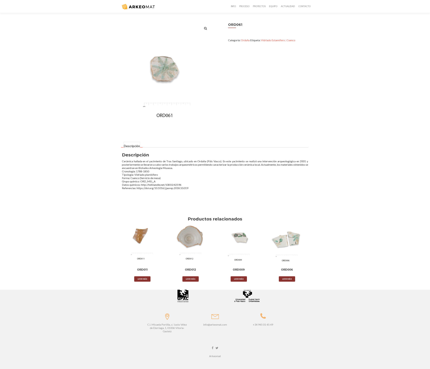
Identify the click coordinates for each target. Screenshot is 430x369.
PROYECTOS (259, 6)
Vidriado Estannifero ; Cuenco (278, 40)
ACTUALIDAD (288, 6)
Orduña (245, 40)
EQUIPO (273, 6)
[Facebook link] (212, 347)
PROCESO (244, 6)
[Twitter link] (217, 347)
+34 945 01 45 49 (263, 324)
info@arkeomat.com (215, 324)
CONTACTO (304, 6)
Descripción (132, 146)
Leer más (142, 279)
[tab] (132, 145)
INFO (233, 6)
